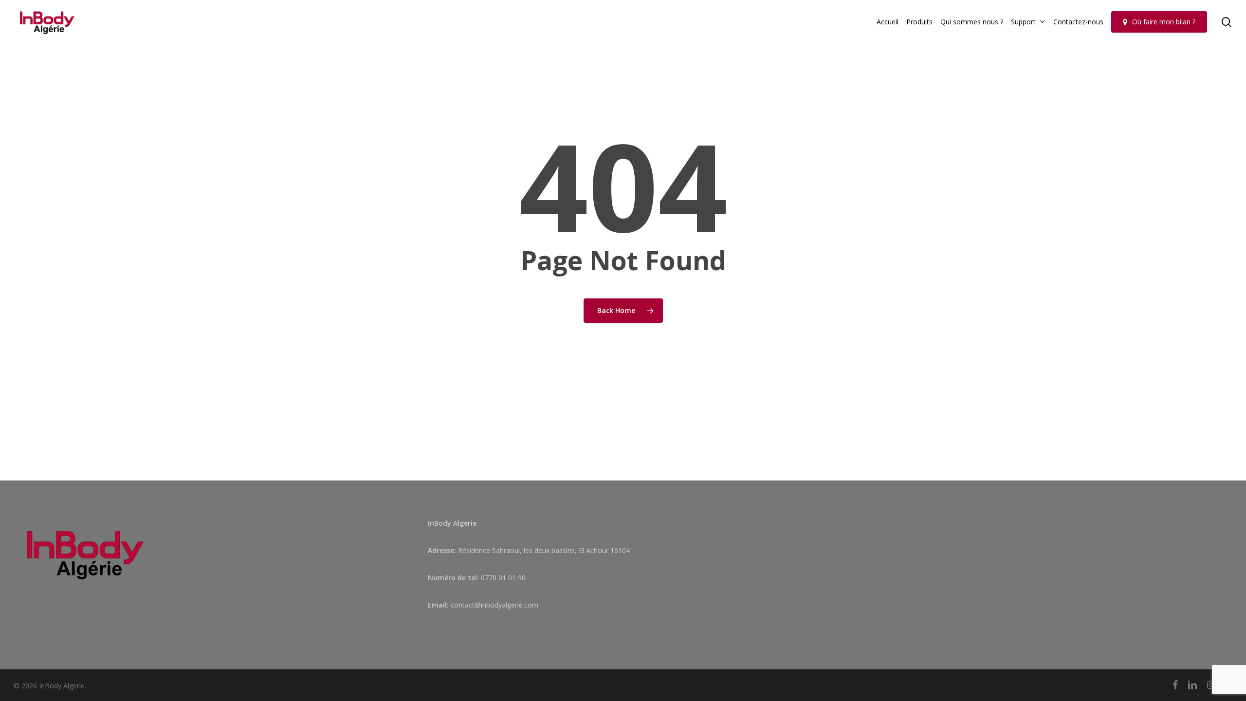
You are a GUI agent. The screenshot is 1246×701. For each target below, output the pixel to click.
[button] (1227, 5)
